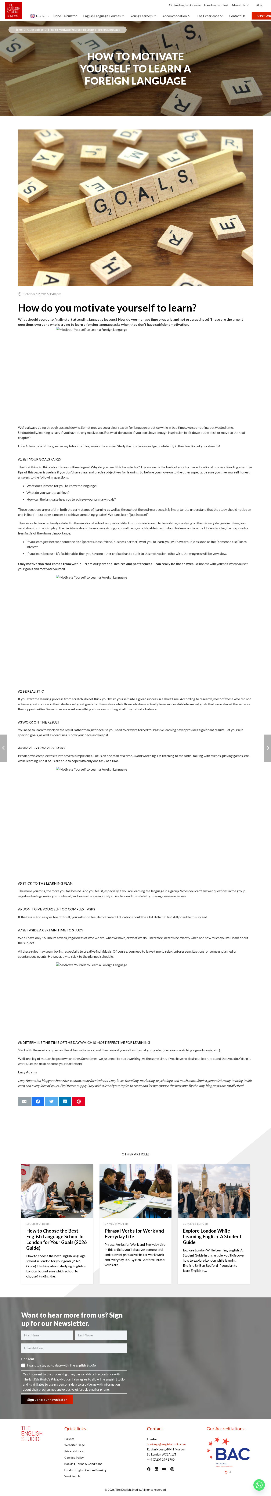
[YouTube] (164, 1469)
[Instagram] (172, 1469)
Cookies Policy (74, 1457)
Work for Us (72, 1476)
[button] (226, 1472)
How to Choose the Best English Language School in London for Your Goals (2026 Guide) (56, 1239)
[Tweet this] (51, 1101)
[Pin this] (78, 1101)
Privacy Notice (61, 1379)
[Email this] (24, 1101)
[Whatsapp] (259, 1485)
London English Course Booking (85, 1470)
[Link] (13, 10)
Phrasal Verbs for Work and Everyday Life (134, 1233)
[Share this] (38, 1101)
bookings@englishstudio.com (166, 1444)
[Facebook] (149, 1469)
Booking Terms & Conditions (83, 1463)
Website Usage (74, 1445)
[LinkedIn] (156, 1469)
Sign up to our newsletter (47, 1399)
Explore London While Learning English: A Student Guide (212, 1236)
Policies (69, 1438)
